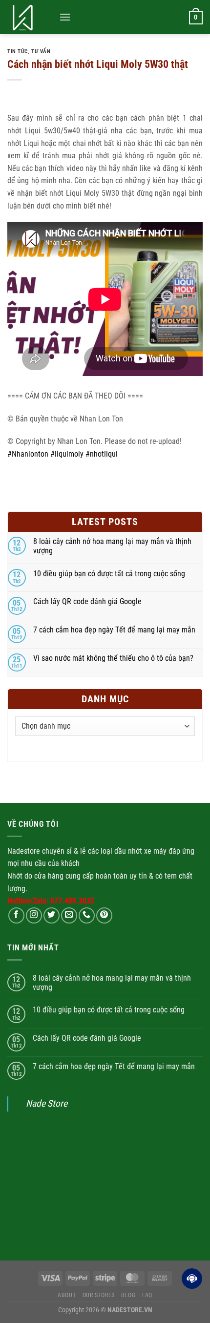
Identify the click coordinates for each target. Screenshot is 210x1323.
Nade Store (46, 1103)
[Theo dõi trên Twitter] (51, 915)
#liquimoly (67, 454)
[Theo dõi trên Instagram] (34, 915)
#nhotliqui (101, 454)
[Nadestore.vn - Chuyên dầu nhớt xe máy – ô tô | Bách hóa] (29, 17)
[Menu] (65, 17)
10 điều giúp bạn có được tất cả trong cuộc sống (109, 573)
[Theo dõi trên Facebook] (16, 915)
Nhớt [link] (14, 876)
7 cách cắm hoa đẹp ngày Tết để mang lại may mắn (114, 629)
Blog (128, 1295)
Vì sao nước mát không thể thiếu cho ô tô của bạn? (113, 658)
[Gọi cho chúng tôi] (87, 915)
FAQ (147, 1295)
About (67, 1295)
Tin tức (17, 51)
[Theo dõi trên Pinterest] (104, 915)
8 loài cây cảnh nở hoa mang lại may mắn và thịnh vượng (112, 546)
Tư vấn (40, 51)
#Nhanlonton (27, 454)
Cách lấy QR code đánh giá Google (87, 601)
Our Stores (99, 1295)
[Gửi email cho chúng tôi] (69, 915)
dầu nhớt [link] (128, 851)
